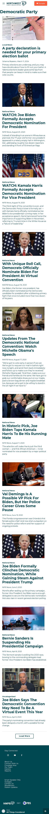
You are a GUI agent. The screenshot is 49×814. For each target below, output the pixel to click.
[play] (3, 811)
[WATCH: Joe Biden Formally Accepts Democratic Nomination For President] (23, 95)
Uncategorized (8, 697)
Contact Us (9, 784)
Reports (8, 771)
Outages (8, 782)
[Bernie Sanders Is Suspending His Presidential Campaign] (23, 618)
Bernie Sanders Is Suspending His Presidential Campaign (22, 642)
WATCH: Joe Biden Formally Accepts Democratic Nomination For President (23, 121)
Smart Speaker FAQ (12, 780)
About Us (8, 762)
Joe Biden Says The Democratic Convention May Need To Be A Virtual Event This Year (23, 706)
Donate (42, 3)
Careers (8, 769)
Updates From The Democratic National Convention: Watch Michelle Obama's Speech (20, 346)
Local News (7, 45)
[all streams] (46, 811)
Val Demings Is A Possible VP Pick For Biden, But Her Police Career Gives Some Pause (21, 502)
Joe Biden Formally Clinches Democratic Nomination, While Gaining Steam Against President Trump (22, 574)
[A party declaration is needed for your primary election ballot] (23, 28)
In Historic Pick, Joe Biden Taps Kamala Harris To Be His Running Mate (24, 432)
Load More (24, 736)
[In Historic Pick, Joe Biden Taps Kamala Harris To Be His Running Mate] (23, 406)
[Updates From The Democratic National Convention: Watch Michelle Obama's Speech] (23, 318)
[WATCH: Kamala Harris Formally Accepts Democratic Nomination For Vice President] (23, 165)
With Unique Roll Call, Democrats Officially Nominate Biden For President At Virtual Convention (21, 272)
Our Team (8, 767)
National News (8, 111)
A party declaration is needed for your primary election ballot (24, 52)
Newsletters (9, 785)
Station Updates (11, 787)
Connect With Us (11, 764)
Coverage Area (10, 765)
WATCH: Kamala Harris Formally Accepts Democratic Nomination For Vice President (23, 191)
